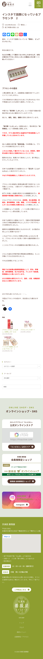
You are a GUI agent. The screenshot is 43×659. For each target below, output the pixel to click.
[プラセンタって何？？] (28, 324)
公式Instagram (25, 499)
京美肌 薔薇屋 (21, 496)
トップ (21, 623)
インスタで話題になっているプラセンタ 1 (10, 348)
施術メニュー (21, 632)
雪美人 (23, 25)
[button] (30, 4)
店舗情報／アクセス (21, 637)
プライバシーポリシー (21, 642)
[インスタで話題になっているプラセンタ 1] (10, 341)
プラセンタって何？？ (27, 330)
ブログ (21, 627)
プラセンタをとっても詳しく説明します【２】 (10, 331)
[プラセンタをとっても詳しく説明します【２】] (10, 324)
